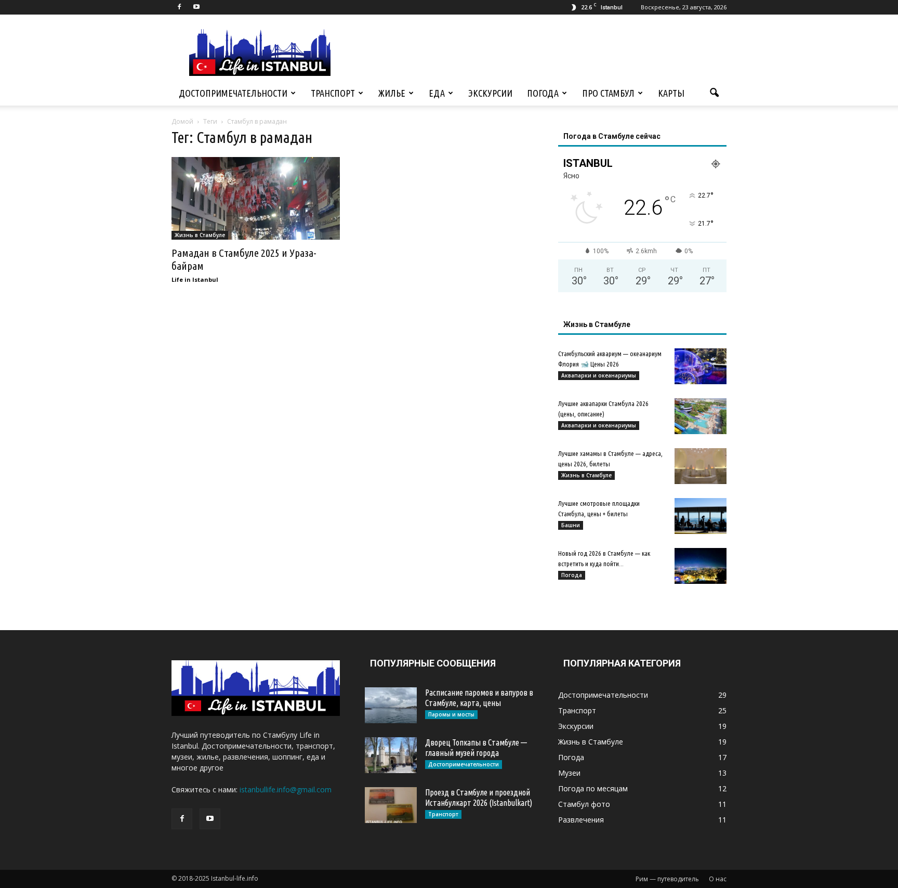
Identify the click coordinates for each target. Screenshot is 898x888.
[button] (714, 93)
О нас (718, 878)
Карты (671, 93)
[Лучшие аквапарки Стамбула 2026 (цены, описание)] (701, 416)
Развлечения (581, 820)
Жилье (391, 93)
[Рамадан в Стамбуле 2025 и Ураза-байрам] (255, 198)
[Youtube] (196, 7)
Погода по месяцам (593, 788)
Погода (543, 93)
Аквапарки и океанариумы (598, 375)
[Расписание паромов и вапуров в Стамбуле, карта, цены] (391, 705)
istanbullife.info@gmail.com (286, 789)
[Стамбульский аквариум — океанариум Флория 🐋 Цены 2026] (701, 366)
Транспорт (333, 93)
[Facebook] (179, 7)
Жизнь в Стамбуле (200, 235)
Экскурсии (490, 93)
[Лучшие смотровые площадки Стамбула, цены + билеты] (701, 516)
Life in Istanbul (194, 279)
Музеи (569, 773)
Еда (437, 93)
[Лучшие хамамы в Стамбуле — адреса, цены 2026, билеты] (701, 466)
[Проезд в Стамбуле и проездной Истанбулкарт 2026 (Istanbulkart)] (391, 805)
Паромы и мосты (451, 714)
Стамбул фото (584, 804)
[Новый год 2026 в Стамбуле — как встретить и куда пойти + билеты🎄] (701, 566)
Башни (570, 525)
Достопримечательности (233, 93)
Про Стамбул (608, 93)
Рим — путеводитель (667, 878)
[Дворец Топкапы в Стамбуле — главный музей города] (391, 755)
